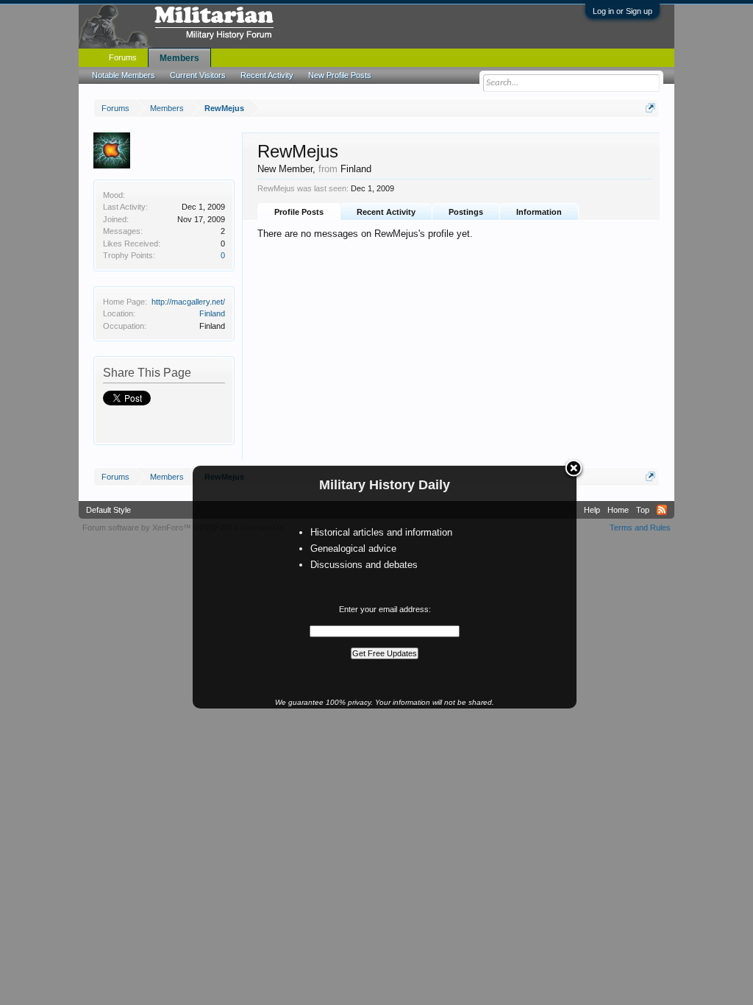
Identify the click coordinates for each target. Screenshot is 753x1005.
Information (539, 211)
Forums (123, 57)
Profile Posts (299, 211)
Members (179, 58)
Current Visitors (198, 75)
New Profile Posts (339, 75)
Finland (212, 313)
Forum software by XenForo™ (184, 527)
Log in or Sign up (622, 11)
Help (592, 509)
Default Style (108, 509)
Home (618, 509)
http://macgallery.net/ (188, 301)
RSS (662, 510)
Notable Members (123, 75)
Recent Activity (386, 211)
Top (642, 509)
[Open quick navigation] (650, 108)
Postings (466, 211)
